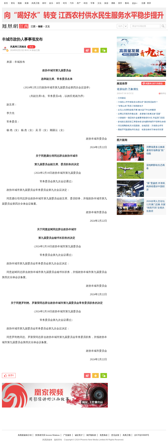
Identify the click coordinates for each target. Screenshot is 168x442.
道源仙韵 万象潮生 (127, 89)
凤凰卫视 (35, 3)
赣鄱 (40, 26)
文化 (99, 3)
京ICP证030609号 (141, 435)
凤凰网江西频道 (18, 46)
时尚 (65, 3)
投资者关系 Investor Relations (47, 435)
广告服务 (67, 435)
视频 (20, 3)
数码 (127, 3)
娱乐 (51, 3)
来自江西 (25, 50)
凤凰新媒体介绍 (25, 435)
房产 (79, 3)
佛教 (113, 3)
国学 (120, 3)
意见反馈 (115, 435)
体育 (58, 3)
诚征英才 (79, 435)
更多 (134, 3)
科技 (86, 3)
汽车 (72, 3)
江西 (33, 26)
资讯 (13, 3)
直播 (27, 3)
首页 (6, 3)
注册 (143, 3)
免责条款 (104, 435)
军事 (92, 3)
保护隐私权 (91, 435)
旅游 (106, 3)
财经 (44, 3)
